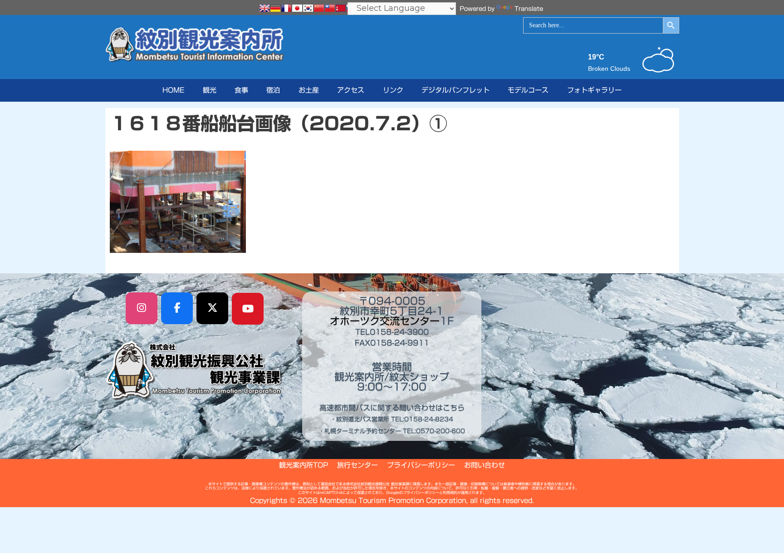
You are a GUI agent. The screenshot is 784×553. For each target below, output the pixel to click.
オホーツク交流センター (385, 321)
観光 (209, 90)
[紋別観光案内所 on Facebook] (177, 308)
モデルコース (528, 90)
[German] (275, 8)
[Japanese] (297, 8)
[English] (265, 8)
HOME (173, 90)
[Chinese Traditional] (330, 8)
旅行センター (357, 465)
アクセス (350, 90)
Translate (528, 9)
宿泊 (273, 90)
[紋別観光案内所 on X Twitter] (212, 308)
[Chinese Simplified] (319, 8)
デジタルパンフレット (455, 90)
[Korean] (308, 8)
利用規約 (450, 492)
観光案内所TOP (303, 465)
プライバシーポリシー (421, 465)
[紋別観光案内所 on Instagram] (141, 308)
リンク (393, 90)
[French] (286, 8)
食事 (241, 90)
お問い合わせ (484, 465)
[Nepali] (341, 8)
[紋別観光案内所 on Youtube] (248, 309)
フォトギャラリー (594, 90)
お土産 (309, 90)
